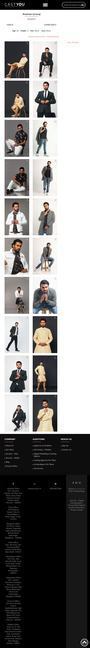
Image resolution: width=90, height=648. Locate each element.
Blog (7, 462)
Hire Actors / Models (42, 450)
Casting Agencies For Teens (45, 460)
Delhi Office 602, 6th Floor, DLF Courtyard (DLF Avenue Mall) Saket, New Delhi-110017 (13, 547)
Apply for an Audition (43, 446)
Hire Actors (38, 468)
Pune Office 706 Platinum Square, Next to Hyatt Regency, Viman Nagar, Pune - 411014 (13, 513)
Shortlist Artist (53, 37)
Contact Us (66, 450)
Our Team (10, 450)
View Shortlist (73, 42)
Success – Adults (13, 458)
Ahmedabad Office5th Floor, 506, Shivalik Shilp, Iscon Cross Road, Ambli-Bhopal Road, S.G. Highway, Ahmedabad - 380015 (13, 565)
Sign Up (65, 446)
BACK (10, 25)
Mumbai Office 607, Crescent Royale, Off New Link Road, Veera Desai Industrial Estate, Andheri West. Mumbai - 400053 (13, 496)
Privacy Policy (11, 466)
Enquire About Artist (36, 37)
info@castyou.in (34, 489)
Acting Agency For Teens (44, 464)
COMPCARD (49, 25)
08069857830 (55, 489)
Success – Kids (12, 454)
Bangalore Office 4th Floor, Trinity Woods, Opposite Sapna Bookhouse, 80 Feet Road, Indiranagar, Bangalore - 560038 (13, 531)
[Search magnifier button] (82, 5)
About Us (10, 446)
